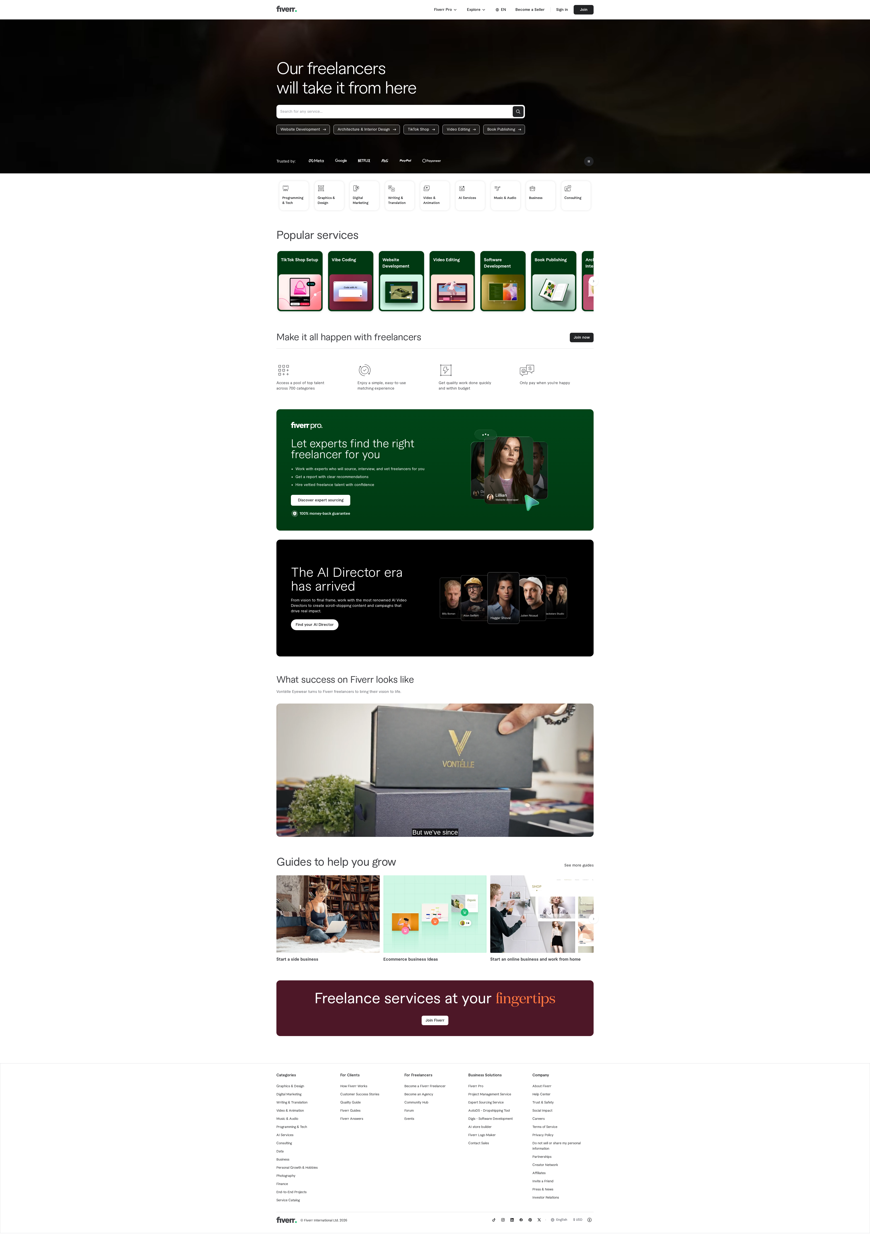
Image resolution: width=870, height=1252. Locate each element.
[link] (303, 129)
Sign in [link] (562, 10)
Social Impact (542, 1110)
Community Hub (416, 1102)
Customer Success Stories (359, 1094)
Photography (285, 1176)
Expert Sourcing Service (486, 1102)
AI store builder (480, 1127)
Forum (409, 1110)
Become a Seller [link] (530, 10)
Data (280, 1151)
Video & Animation (290, 1110)
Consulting (284, 1143)
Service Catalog (288, 1200)
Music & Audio (287, 1118)
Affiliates (539, 1173)
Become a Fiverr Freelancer (425, 1086)
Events (409, 1118)
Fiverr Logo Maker (482, 1135)
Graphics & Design (290, 1086)
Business (282, 1159)
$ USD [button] (577, 1219)
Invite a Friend (542, 1181)
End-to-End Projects (291, 1192)
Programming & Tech (291, 1127)
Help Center (541, 1094)
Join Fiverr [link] (435, 1020)
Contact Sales (478, 1143)
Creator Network (545, 1165)
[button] (445, 9)
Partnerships (541, 1157)
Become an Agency (418, 1094)
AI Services (284, 1135)
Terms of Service (544, 1127)
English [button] (561, 1219)
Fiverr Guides (350, 1110)
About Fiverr (541, 1086)
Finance (282, 1184)
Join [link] (583, 10)
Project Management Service (489, 1094)
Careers (538, 1118)
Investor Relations (545, 1197)
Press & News (542, 1189)
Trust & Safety (543, 1102)
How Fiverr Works (353, 1086)
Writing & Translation (291, 1102)
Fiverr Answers (351, 1118)
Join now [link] (582, 337)
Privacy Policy (542, 1135)
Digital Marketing (288, 1094)
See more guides (579, 865)
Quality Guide (350, 1102)
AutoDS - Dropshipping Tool (489, 1110)
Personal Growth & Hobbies (297, 1167)
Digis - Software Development (490, 1118)
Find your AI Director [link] (315, 625)
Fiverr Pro (475, 1086)
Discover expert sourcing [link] (320, 500)
